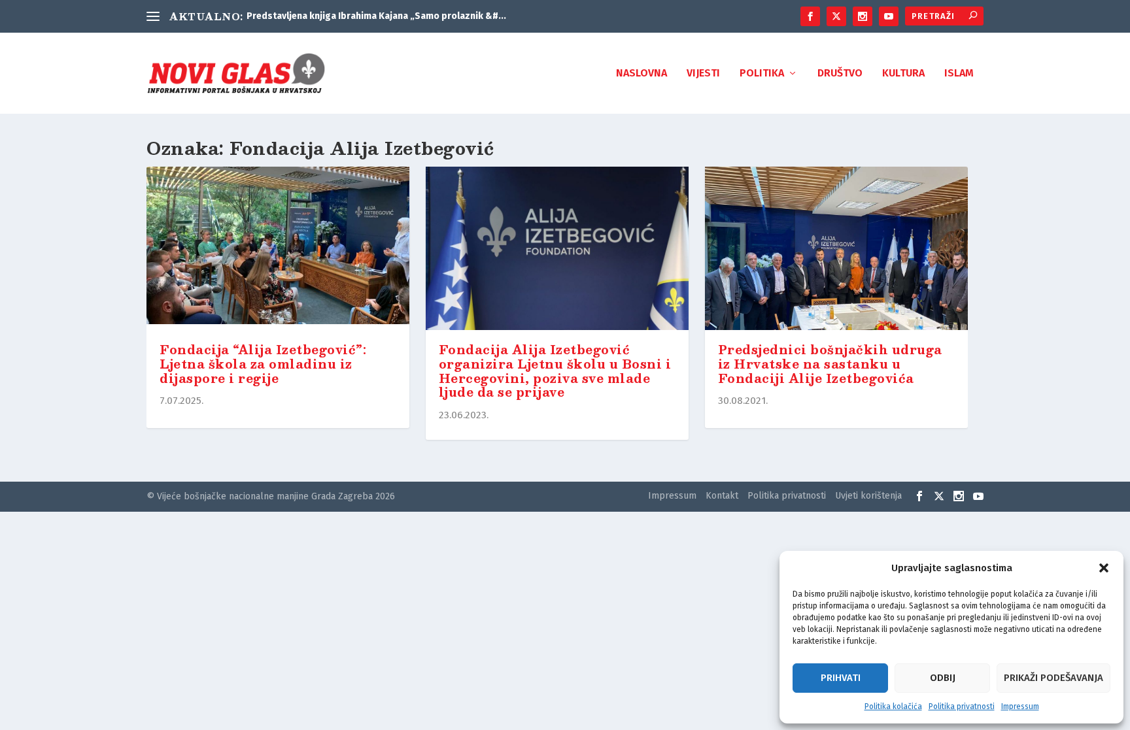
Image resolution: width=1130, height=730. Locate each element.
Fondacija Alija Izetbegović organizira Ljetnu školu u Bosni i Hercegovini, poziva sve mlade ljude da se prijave (555, 371)
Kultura (903, 73)
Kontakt (722, 495)
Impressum (1020, 706)
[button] (1103, 567)
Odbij (942, 678)
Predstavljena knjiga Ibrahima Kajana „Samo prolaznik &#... (376, 16)
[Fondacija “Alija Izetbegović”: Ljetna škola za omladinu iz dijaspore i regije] (277, 248)
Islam (959, 73)
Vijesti (703, 73)
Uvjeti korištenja (868, 495)
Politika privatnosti (962, 706)
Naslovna (641, 73)
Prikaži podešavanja (1053, 678)
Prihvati (841, 678)
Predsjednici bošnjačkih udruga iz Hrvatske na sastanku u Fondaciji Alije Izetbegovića (830, 364)
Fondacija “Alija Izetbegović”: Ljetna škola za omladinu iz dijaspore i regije (263, 364)
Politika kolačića (893, 706)
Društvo (840, 73)
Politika (762, 73)
